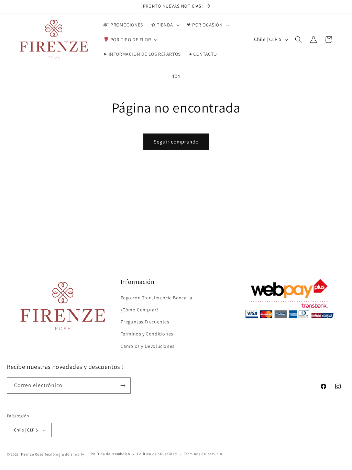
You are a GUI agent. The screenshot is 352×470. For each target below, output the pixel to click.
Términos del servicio (203, 453)
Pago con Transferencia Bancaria (156, 298)
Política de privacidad (157, 453)
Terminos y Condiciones (147, 334)
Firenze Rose (32, 454)
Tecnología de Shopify (64, 454)
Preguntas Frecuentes (145, 322)
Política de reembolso (110, 453)
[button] (165, 25)
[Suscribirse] (122, 385)
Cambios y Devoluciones (148, 346)
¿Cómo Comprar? (140, 310)
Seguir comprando (176, 141)
